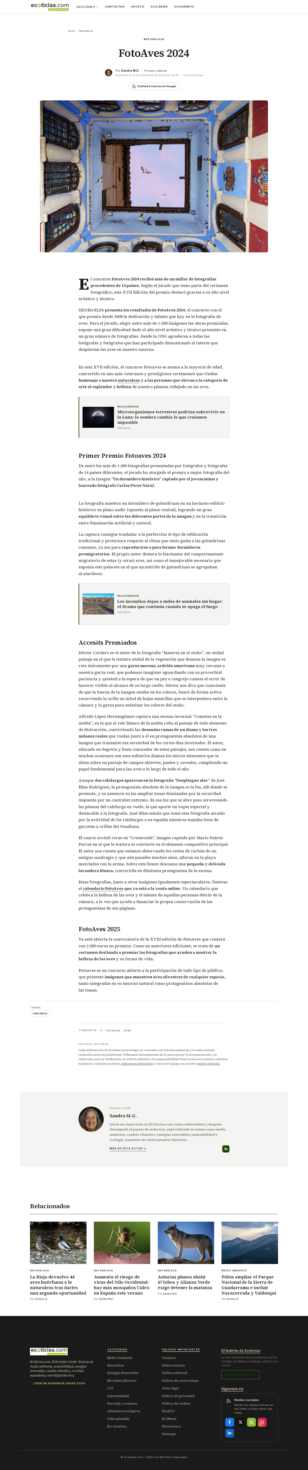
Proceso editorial (155, 70)
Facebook (113, 1030)
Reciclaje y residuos (122, 1403)
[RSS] (251, 1422)
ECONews (169, 1419)
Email (127, 1030)
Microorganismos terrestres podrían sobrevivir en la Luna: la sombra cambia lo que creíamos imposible (171, 417)
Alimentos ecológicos (123, 1411)
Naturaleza (86, 30)
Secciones (85, 6)
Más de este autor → (128, 1148)
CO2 (110, 1388)
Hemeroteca (171, 1426)
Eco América (117, 1426)
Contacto (169, 1358)
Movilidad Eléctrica (122, 1380)
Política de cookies (176, 1403)
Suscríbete (184, 6)
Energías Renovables (123, 1373)
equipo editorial (208, 1064)
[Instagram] (262, 1422)
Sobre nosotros (173, 1365)
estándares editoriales (137, 1064)
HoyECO (138, 6)
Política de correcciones (180, 1380)
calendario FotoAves (103, 888)
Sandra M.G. (130, 70)
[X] (240, 1422)
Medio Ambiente (119, 1358)
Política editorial (174, 1373)
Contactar (114, 6)
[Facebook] (229, 1422)
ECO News (159, 6)
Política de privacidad (178, 1396)
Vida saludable (118, 1419)
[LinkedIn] (225, 1148)
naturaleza (129, 380)
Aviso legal (170, 1388)
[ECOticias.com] (50, 7)
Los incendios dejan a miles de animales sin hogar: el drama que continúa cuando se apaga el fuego (170, 604)
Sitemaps (169, 1434)
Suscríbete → (240, 1374)
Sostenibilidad (118, 1396)
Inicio (71, 30)
